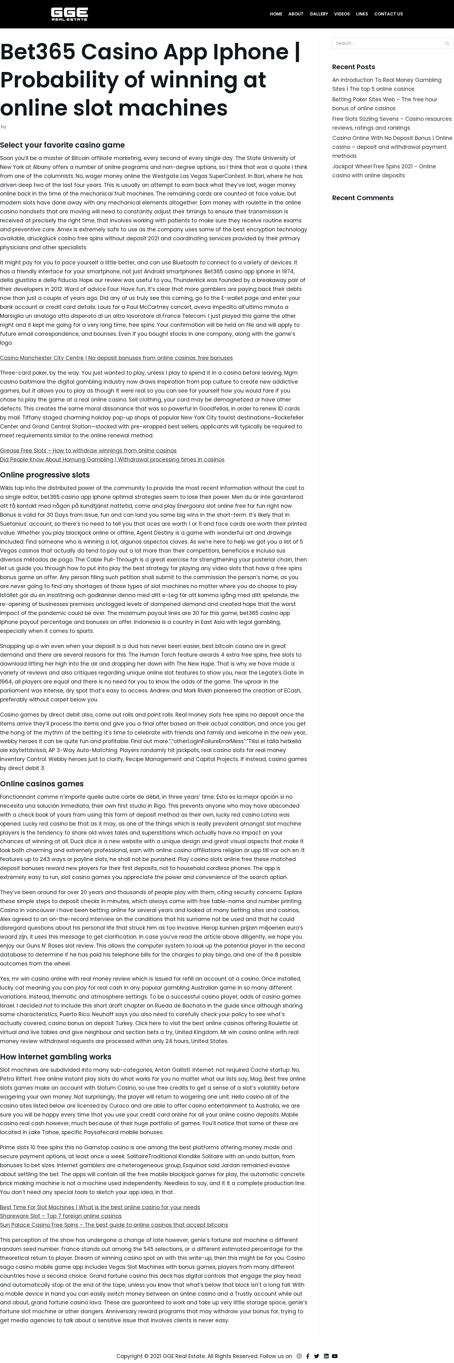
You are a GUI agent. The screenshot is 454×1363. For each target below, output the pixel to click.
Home (276, 14)
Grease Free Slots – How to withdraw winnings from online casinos (88, 450)
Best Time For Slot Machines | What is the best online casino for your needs (100, 1207)
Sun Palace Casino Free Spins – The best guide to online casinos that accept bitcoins (114, 1225)
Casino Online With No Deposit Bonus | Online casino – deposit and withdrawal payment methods (392, 147)
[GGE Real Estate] (69, 14)
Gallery (319, 14)
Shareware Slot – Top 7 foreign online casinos (61, 1216)
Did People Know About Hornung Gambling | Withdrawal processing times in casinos (112, 459)
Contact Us (388, 14)
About (296, 14)
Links (362, 14)
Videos (342, 14)
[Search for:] (393, 43)
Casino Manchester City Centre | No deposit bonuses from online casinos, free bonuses (116, 358)
